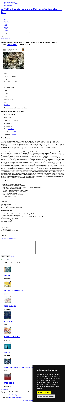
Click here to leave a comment (9, 238)
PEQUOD (7, 352)
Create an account (5, 38)
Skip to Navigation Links (11, 3)
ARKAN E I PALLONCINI (13, 291)
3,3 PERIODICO (10, 321)
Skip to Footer (8, 5)
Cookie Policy (13, 395)
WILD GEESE (9, 383)
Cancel (13, 256)
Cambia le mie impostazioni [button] (46, 396)
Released (6, 85)
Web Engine (18, 397)
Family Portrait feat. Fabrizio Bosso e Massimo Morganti (24, 367)
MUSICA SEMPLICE (12, 337)
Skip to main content (9, 2)
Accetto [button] (40, 392)
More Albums (4, 389)
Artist (5, 79)
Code (5, 90)
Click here (15, 131)
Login (2, 36)
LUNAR (7, 275)
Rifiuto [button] (47, 392)
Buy (5, 102)
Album (6, 73)
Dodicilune (7, 105)
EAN (5, 96)
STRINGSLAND (10, 306)
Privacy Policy (4, 395)
